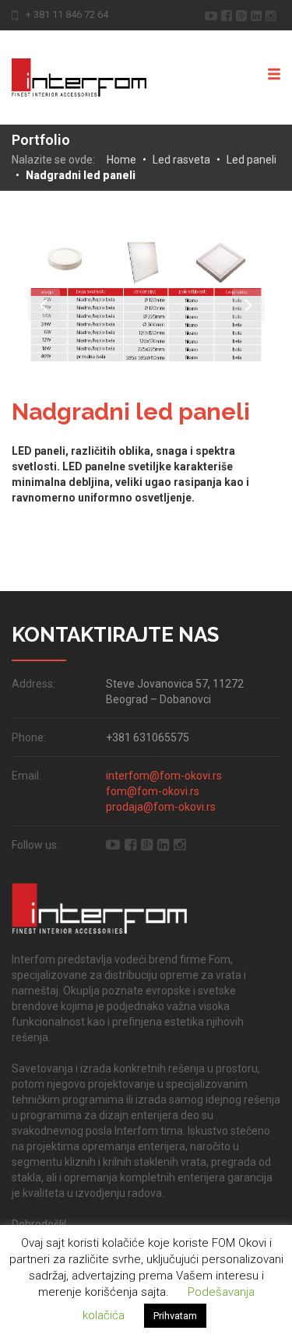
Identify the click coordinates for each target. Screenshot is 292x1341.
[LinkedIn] (258, 14)
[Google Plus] (243, 14)
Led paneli (251, 159)
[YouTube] (213, 14)
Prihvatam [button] (175, 1316)
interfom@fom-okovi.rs (164, 775)
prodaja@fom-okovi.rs (161, 807)
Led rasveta (181, 159)
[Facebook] (228, 14)
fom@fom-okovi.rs (152, 791)
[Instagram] (273, 14)
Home (121, 159)
